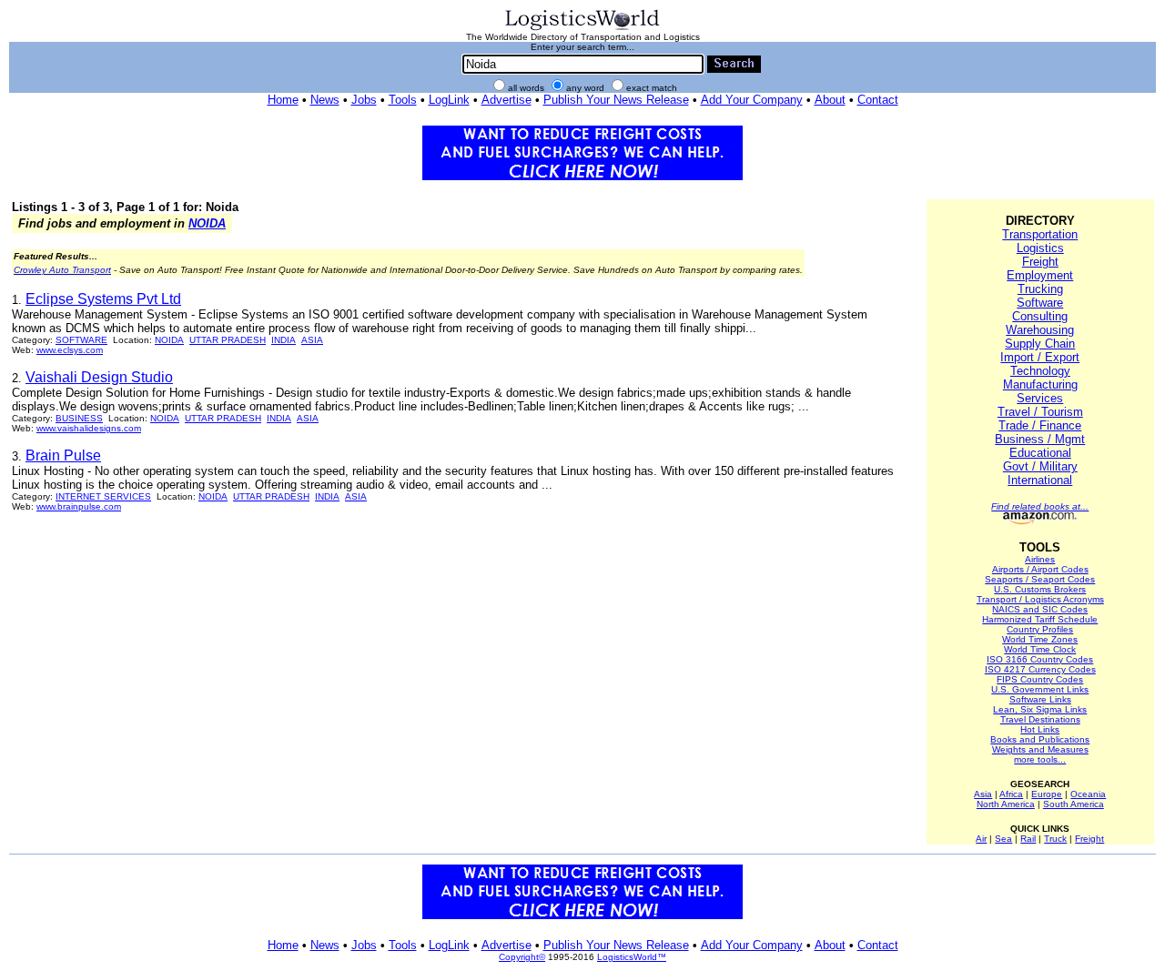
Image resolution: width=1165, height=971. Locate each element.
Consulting (1040, 316)
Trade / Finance (1039, 425)
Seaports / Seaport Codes (1040, 579)
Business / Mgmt (1040, 439)
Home (283, 99)
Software (1040, 302)
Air (981, 839)
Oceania (1088, 794)
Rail (1028, 839)
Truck (1055, 839)
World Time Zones (1040, 639)
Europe (1046, 794)
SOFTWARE (81, 340)
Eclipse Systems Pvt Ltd (103, 299)
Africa (1011, 794)
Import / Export (1039, 357)
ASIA (312, 340)
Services (1040, 398)
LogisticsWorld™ (631, 957)
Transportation (1040, 234)
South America (1073, 804)
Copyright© (522, 957)
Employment (1040, 275)
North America (1006, 804)
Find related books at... (1040, 506)
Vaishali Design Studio (99, 377)
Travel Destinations (1040, 719)
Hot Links (1039, 729)
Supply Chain (1040, 343)
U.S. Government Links (1040, 689)
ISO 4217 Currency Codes (1040, 669)
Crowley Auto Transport (62, 270)
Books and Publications (1039, 739)
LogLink (449, 99)
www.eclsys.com (69, 350)
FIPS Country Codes (1040, 679)
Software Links (1040, 699)
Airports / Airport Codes (1040, 569)
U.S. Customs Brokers (1040, 589)
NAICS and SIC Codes (1040, 609)
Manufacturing (1040, 384)
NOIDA (207, 223)
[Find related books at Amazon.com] (1040, 521)
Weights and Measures (1040, 749)
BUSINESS (79, 418)
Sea (1003, 839)
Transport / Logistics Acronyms (1040, 599)
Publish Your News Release (616, 99)
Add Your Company (752, 99)
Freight (1040, 261)
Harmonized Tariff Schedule (1040, 619)
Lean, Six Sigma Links (1040, 709)
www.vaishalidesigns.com (88, 428)
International (1040, 480)
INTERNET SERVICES (103, 496)
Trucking (1040, 289)
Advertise (506, 99)
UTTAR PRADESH (227, 340)
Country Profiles (1040, 629)
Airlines (1040, 559)
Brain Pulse (63, 455)
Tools (403, 99)
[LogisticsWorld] (582, 29)
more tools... (1040, 759)
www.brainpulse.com (78, 506)
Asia (983, 794)
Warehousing (1040, 330)
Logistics (1040, 248)
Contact (877, 99)
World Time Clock (1040, 649)
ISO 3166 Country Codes (1040, 659)
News (324, 99)
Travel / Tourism (1040, 412)
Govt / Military (1040, 466)
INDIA (283, 340)
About (830, 99)
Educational (1040, 453)
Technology (1040, 371)
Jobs (364, 99)
